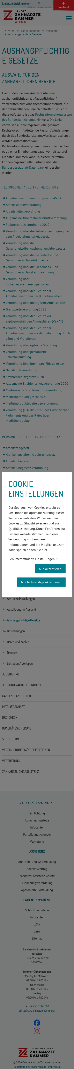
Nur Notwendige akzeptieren (41, 582)
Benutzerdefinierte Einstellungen (31, 559)
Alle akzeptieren (50, 569)
